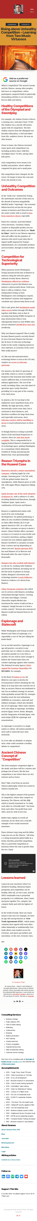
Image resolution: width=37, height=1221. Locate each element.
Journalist (5, 1138)
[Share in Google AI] (16, 949)
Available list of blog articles (10, 1160)
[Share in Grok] (25, 949)
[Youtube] (17, 1001)
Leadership (12, 24)
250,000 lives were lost (25, 324)
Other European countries (12, 589)
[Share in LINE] (20, 961)
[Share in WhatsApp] (6, 961)
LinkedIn (31, 996)
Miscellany (5, 1147)
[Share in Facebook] (20, 957)
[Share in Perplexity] (6, 953)
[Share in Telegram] (25, 957)
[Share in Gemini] (20, 949)
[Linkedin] (14, 1001)
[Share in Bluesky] (16, 961)
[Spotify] (20, 1001)
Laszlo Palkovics (25, 577)
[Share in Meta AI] (6, 957)
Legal (3, 1151)
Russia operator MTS (24, 548)
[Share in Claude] (11, 949)
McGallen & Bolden (19, 994)
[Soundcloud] (22, 1001)
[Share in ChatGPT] (6, 949)
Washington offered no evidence (15, 281)
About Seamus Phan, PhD (10, 1130)
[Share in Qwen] (25, 953)
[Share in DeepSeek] (11, 953)
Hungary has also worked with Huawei (18, 563)
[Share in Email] (11, 961)
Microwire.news (9, 1064)
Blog (3, 1134)
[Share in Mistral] (16, 953)
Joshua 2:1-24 (19, 677)
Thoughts (25, 24)
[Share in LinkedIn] (16, 957)
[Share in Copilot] (20, 953)
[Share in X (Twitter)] (11, 957)
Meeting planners (7, 1143)
